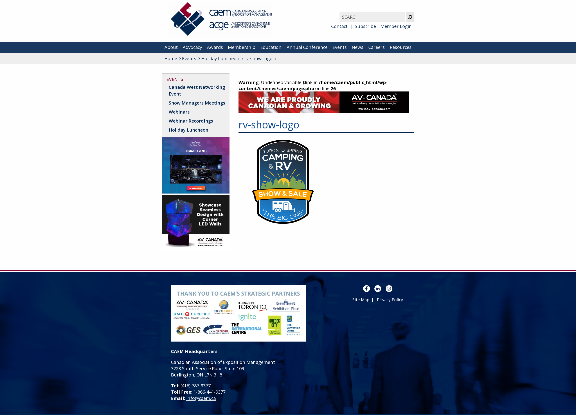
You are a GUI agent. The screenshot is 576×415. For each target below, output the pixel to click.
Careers (376, 47)
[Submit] (410, 17)
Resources (401, 47)
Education (270, 47)
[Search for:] (373, 17)
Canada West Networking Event (197, 90)
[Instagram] (389, 288)
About (171, 47)
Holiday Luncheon (188, 130)
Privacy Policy (390, 299)
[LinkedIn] (377, 288)
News (357, 47)
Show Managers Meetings (197, 103)
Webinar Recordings (191, 121)
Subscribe (365, 26)
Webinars (179, 112)
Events (340, 47)
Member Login (396, 26)
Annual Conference (307, 47)
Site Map (360, 299)
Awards (215, 47)
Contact (339, 26)
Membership (241, 47)
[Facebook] (366, 288)
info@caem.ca (201, 398)
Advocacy (192, 47)
